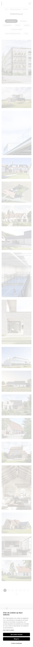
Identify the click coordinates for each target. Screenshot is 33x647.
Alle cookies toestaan (17, 634)
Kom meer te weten (8, 630)
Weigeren (16, 639)
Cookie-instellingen (16, 643)
